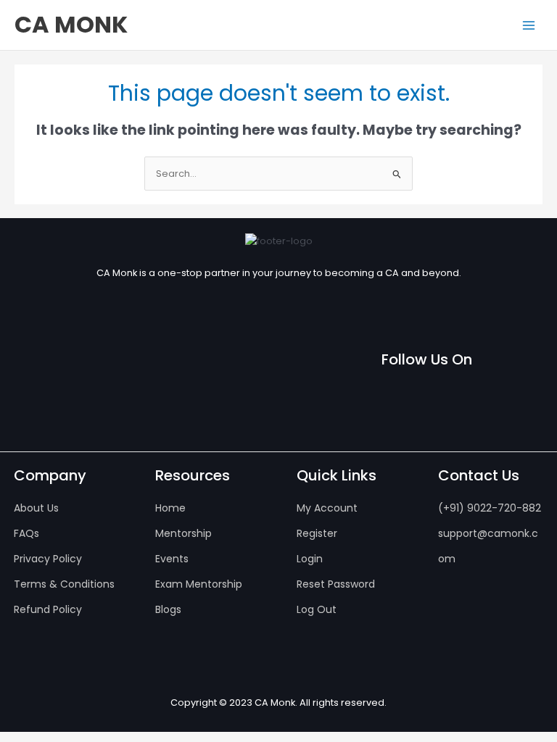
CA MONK (71, 24)
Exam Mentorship (198, 584)
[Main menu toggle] (528, 25)
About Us (36, 508)
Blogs (168, 609)
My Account (327, 508)
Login (310, 558)
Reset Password (336, 584)
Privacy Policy (48, 558)
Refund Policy (48, 609)
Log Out (317, 609)
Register (317, 533)
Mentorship (183, 533)
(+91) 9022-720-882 (489, 508)
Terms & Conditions (64, 584)
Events (172, 558)
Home (170, 508)
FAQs (26, 533)
